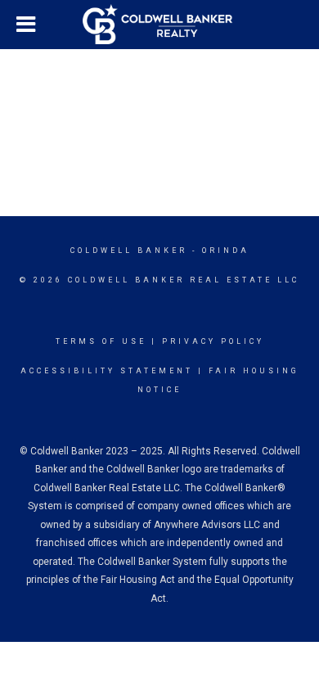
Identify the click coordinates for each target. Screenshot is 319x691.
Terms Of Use (101, 341)
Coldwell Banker (128, 250)
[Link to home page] (159, 24)
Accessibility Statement (106, 371)
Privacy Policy (213, 341)
